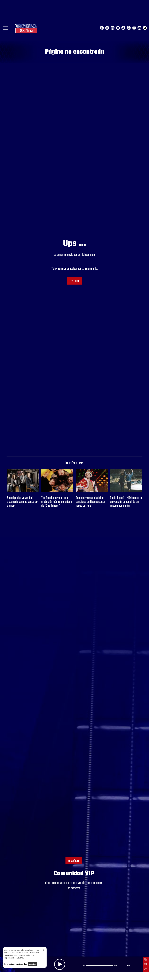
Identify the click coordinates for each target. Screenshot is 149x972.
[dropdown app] (134, 28)
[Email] (139, 28)
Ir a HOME (74, 281)
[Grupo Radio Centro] (129, 28)
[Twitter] (107, 28)
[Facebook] (102, 28)
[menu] (5, 29)
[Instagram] (112, 28)
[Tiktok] (123, 28)
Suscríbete (73, 860)
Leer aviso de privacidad (15, 964)
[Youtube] (118, 28)
